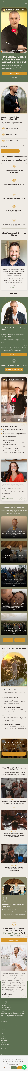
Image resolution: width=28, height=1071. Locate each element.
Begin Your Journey (14, 73)
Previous (11, 293)
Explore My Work (20, 640)
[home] (3, 3)
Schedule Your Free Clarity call (14, 369)
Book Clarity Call (8, 640)
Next (16, 293)
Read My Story (14, 354)
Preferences (7, 1067)
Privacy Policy (19, 1063)
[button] (26, 3)
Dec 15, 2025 (14, 799)
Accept (20, 1068)
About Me (14, 77)
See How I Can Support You (10, 151)
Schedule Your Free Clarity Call (14, 753)
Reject (13, 1068)
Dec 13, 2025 (14, 865)
